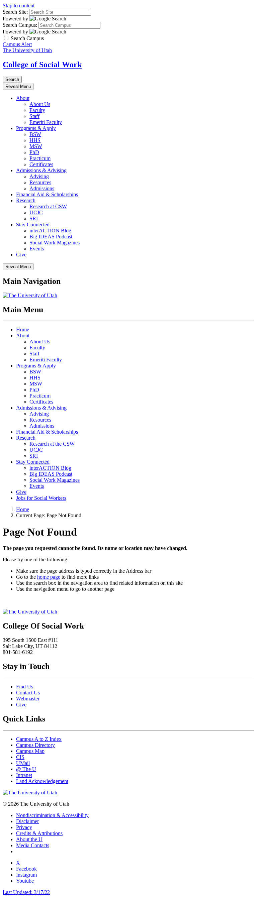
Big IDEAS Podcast (50, 236)
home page (48, 577)
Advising (39, 176)
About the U (29, 839)
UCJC (36, 212)
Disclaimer (27, 821)
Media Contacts (32, 845)
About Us (39, 104)
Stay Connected (33, 224)
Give (21, 254)
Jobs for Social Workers (41, 498)
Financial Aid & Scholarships (47, 194)
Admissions (41, 188)
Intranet (24, 775)
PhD (34, 152)
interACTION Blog (50, 230)
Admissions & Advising (41, 170)
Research (25, 200)
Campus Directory (35, 745)
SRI (33, 218)
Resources (40, 182)
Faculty (37, 110)
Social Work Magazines (54, 242)
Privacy (24, 827)
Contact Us (28, 692)
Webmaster (27, 698)
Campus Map (30, 751)
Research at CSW (48, 206)
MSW (35, 146)
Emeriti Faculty (45, 122)
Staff (34, 116)
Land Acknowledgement (42, 781)
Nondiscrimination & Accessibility (52, 815)
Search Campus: (20, 25)
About (22, 98)
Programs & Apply (36, 128)
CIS (20, 757)
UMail (23, 763)
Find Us (24, 686)
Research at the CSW (52, 444)
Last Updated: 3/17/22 (26, 892)
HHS (34, 140)
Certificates (41, 164)
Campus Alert (17, 44)
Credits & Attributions (39, 833)
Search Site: (15, 12)
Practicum (40, 158)
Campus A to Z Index (39, 739)
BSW (35, 134)
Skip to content (18, 5)
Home (22, 329)
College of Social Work (42, 64)
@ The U (26, 769)
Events (36, 248)
